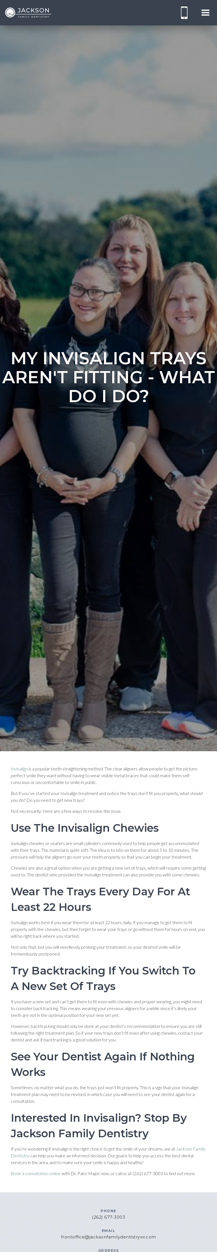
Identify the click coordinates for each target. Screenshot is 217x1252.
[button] (205, 12)
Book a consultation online (36, 1173)
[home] (28, 12)
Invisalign (19, 768)
